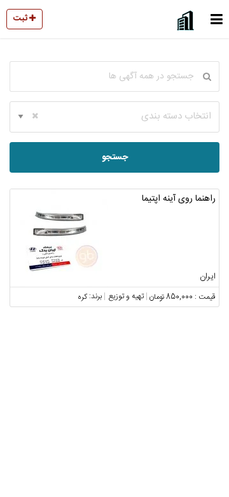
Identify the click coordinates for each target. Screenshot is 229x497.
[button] (217, 19)
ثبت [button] (21, 18)
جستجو (115, 157)
